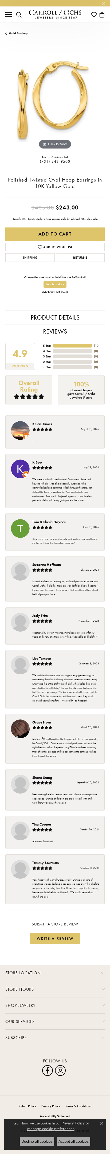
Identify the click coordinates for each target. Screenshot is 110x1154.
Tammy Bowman (45, 862)
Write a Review (55, 938)
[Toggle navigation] (8, 14)
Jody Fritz (40, 615)
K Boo (37, 462)
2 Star (47, 362)
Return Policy (27, 1106)
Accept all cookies (73, 1141)
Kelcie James (42, 423)
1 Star (47, 367)
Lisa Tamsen (41, 658)
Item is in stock (55, 284)
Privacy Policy (50, 1106)
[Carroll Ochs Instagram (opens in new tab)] (60, 1070)
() (97, 345)
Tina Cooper (41, 824)
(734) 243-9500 (55, 161)
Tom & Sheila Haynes (49, 521)
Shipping (29, 257)
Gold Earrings (18, 33)
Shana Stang (42, 777)
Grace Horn (41, 722)
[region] (55, 101)
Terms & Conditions (78, 1106)
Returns (80, 257)
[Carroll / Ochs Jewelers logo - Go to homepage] (55, 14)
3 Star (47, 356)
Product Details (55, 317)
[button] (19, 14)
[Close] (103, 3)
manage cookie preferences (50, 1129)
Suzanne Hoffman (46, 564)
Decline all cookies (37, 1141)
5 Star (47, 345)
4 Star (47, 351)
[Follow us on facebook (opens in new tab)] (47, 1070)
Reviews (55, 331)
